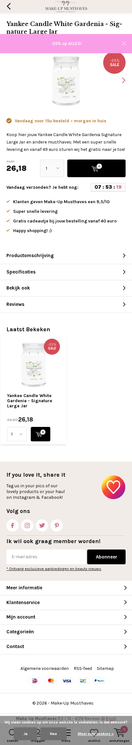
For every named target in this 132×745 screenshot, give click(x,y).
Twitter (42, 525)
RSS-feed (83, 668)
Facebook (12, 525)
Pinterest (57, 525)
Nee (53, 734)
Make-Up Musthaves (72, 703)
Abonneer (106, 557)
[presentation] (119, 80)
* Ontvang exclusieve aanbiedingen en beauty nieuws (53, 569)
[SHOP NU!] (40, 434)
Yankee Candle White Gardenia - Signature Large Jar (29, 400)
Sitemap (105, 668)
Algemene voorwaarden (45, 668)
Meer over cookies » (96, 734)
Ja (25, 734)
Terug (8, 6)
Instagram (27, 525)
